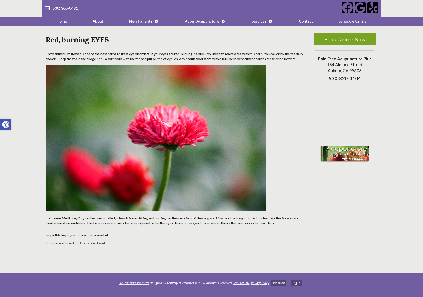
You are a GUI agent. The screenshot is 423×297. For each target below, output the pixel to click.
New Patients (140, 21)
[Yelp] (372, 7)
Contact (306, 21)
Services (259, 21)
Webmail (279, 283)
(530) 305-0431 (64, 8)
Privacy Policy (260, 283)
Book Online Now (344, 39)
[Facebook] (347, 7)
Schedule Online (353, 21)
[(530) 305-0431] (47, 8)
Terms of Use (241, 283)
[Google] (360, 7)
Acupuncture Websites (134, 283)
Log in (296, 283)
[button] (5, 124)
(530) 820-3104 (108, 8)
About (98, 21)
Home (61, 21)
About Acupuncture (202, 21)
